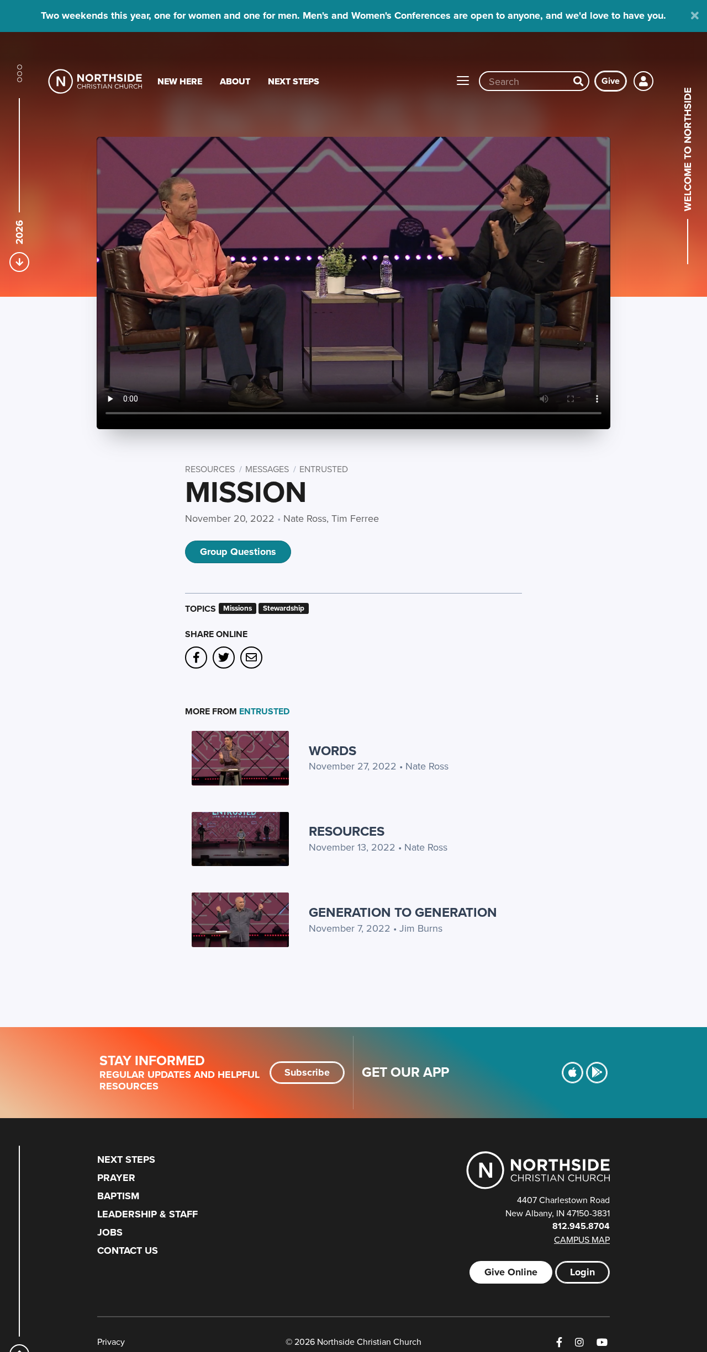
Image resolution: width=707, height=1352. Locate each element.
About (235, 81)
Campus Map (582, 1239)
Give (611, 80)
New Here (179, 81)
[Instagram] (579, 1342)
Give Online (510, 1272)
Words (332, 750)
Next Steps (293, 81)
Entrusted (323, 469)
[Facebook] (559, 1342)
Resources (210, 469)
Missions (237, 608)
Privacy (111, 1341)
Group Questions (238, 551)
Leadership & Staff (147, 1214)
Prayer (116, 1178)
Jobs (110, 1232)
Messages (267, 469)
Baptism (118, 1196)
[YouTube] (602, 1342)
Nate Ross (304, 518)
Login (582, 1272)
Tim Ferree (355, 518)
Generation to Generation (403, 912)
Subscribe (307, 1072)
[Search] (578, 81)
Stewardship (283, 608)
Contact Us (127, 1250)
